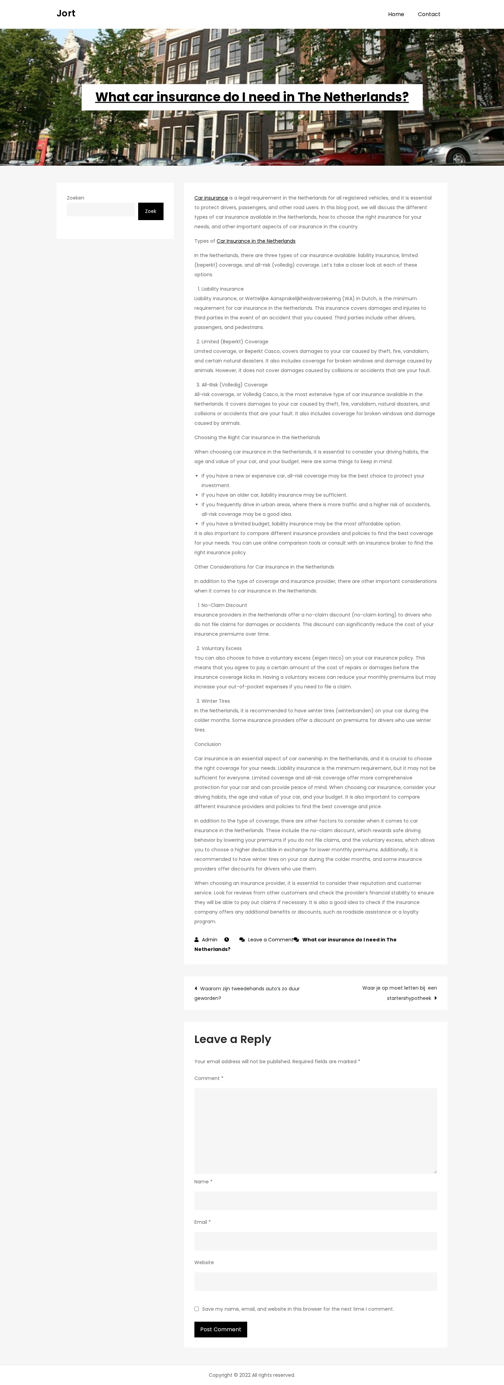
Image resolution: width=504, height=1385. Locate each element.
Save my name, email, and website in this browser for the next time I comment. (298, 1309)
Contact (429, 14)
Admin (209, 939)
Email (202, 1222)
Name (203, 1181)
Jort (66, 13)
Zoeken (75, 197)
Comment (209, 1078)
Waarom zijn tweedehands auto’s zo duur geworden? (247, 993)
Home (396, 14)
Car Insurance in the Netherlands (256, 241)
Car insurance (211, 197)
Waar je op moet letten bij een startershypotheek (399, 993)
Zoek (150, 211)
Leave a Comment (270, 939)
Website (204, 1262)
